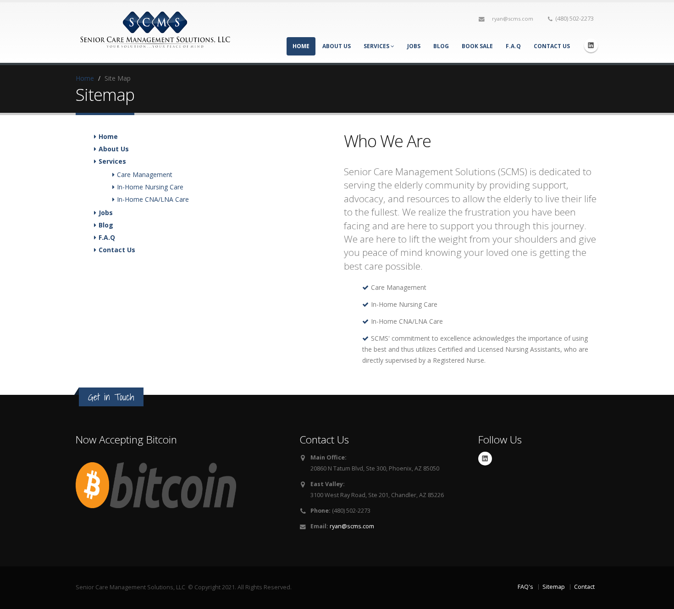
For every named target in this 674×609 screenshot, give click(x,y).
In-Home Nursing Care (150, 187)
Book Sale (477, 46)
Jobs (413, 46)
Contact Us (552, 46)
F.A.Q (513, 46)
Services (377, 46)
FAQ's (525, 587)
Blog (441, 46)
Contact (584, 587)
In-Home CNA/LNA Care (153, 199)
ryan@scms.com (512, 18)
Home (301, 46)
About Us (336, 46)
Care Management (144, 174)
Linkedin (591, 45)
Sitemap (553, 587)
